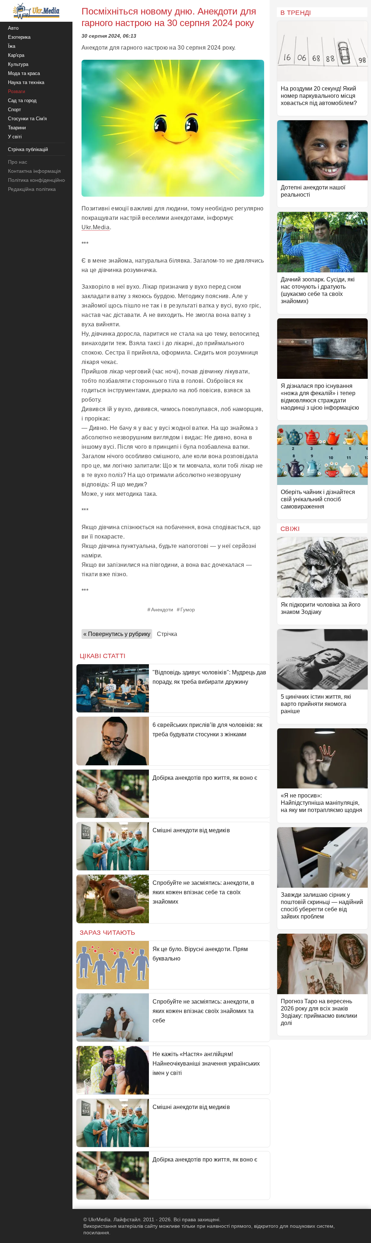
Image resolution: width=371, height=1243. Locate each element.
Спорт (14, 109)
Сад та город (22, 100)
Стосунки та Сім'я (27, 118)
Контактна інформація (34, 171)
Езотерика (19, 37)
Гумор (187, 609)
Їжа (11, 46)
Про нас (17, 162)
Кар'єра (16, 55)
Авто (13, 28)
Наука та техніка (26, 82)
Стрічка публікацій (28, 149)
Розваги (16, 91)
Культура (18, 64)
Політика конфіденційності (39, 180)
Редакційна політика (32, 189)
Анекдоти (162, 609)
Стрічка (167, 634)
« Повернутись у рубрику (116, 634)
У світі (15, 136)
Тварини (17, 127)
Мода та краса (24, 73)
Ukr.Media (96, 227)
